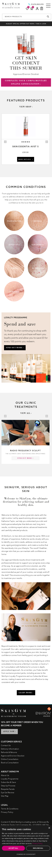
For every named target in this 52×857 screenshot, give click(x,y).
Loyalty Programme (9, 779)
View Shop (25, 106)
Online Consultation (9, 759)
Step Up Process (8, 786)
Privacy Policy (7, 812)
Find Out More (14, 347)
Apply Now (9, 731)
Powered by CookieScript (26, 854)
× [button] (49, 828)
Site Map (4, 796)
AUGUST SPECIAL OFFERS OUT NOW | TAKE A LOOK (26, 24)
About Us (5, 775)
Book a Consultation (10, 762)
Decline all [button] (38, 848)
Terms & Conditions (9, 809)
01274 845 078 (37, 4)
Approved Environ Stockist (12, 756)
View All (25, 413)
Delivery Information (10, 749)
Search (48, 16)
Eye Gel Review (7, 792)
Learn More (25, 692)
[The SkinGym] (11, 5)
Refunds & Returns (9, 752)
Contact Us (6, 745)
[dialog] (26, 841)
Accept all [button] (13, 848)
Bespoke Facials (8, 789)
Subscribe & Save (8, 782)
